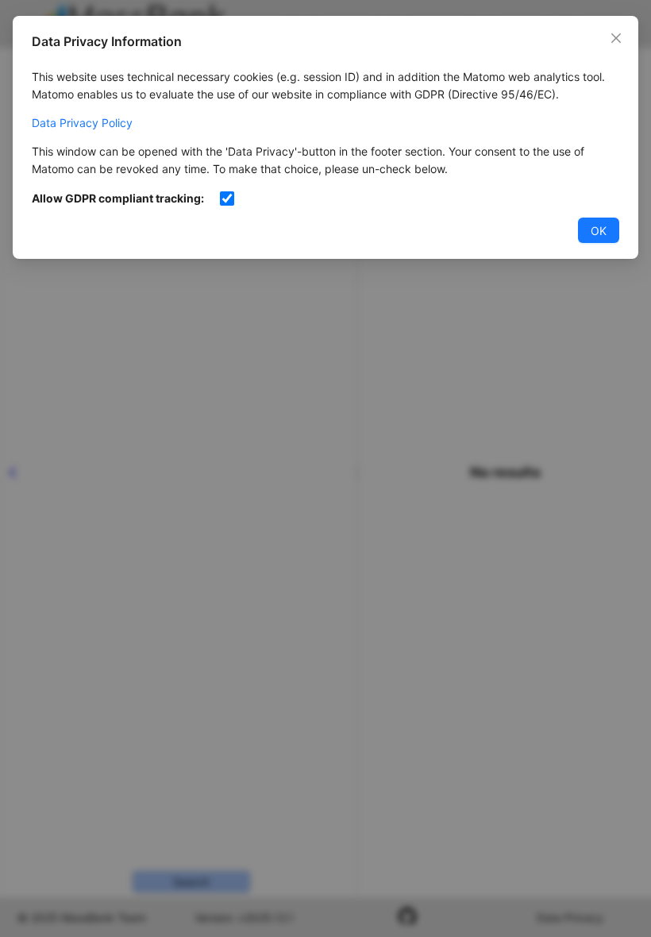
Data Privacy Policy (82, 122)
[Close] (616, 38)
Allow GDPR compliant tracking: (118, 198)
